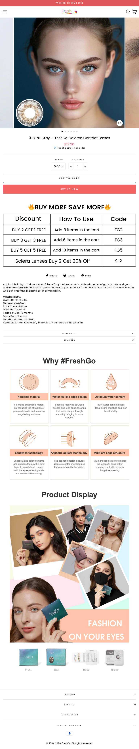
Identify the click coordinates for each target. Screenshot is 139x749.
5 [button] (74, 132)
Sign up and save (69, 725)
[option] (69, 3)
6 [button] (77, 132)
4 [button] (71, 132)
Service (69, 704)
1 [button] (62, 132)
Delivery (69, 340)
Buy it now (69, 188)
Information (69, 715)
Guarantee (69, 333)
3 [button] (69, 132)
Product (69, 694)
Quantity (78, 160)
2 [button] (66, 132)
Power (58, 160)
